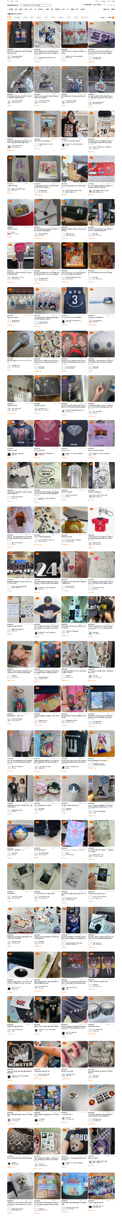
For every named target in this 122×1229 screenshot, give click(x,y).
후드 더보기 (9, 458)
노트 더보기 (63, 858)
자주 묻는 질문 (103, 1)
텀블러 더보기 (91, 151)
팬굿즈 (32, 17)
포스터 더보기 (91, 282)
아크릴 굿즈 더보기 (11, 150)
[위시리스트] (108, 5)
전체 (9, 17)
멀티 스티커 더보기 (38, 1168)
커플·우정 (39, 17)
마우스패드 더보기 (38, 544)
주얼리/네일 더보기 (38, 238)
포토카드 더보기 (37, 283)
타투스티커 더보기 (38, 1078)
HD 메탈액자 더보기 (92, 768)
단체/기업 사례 (84, 17)
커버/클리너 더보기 (65, 635)
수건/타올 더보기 (91, 62)
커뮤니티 (53, 17)
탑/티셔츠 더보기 (64, 325)
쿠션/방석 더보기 (64, 238)
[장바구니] (111, 5)
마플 (8, 1)
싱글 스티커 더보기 (92, 680)
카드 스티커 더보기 (65, 590)
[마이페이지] (114, 5)
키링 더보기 (9, 60)
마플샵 (12, 1)
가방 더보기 (36, 1124)
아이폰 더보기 (64, 415)
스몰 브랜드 (60, 17)
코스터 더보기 (10, 992)
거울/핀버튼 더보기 (38, 371)
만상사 (16, 1)
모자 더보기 (9, 237)
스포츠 (46, 17)
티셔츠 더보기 (37, 62)
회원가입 (113, 1)
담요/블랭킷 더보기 (11, 325)
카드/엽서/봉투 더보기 (38, 195)
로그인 (109, 1)
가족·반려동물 (17, 17)
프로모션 (69, 17)
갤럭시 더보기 (10, 193)
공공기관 (76, 17)
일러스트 (25, 17)
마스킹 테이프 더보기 (92, 325)
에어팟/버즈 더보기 (65, 1212)
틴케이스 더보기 (37, 413)
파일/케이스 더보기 (11, 1124)
